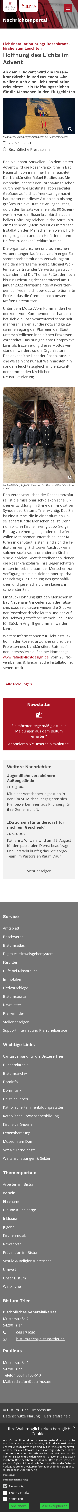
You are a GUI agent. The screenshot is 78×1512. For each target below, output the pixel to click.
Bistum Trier (16, 1300)
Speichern (19, 1506)
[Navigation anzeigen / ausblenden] (68, 8)
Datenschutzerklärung (22, 1470)
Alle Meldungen (19, 684)
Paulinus (12, 1350)
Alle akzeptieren (54, 1506)
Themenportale (19, 1172)
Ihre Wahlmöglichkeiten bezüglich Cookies (39, 1431)
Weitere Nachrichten (29, 766)
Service (11, 916)
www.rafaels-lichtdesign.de (26, 657)
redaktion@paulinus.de (31, 1381)
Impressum (9, 1474)
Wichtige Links (19, 1044)
